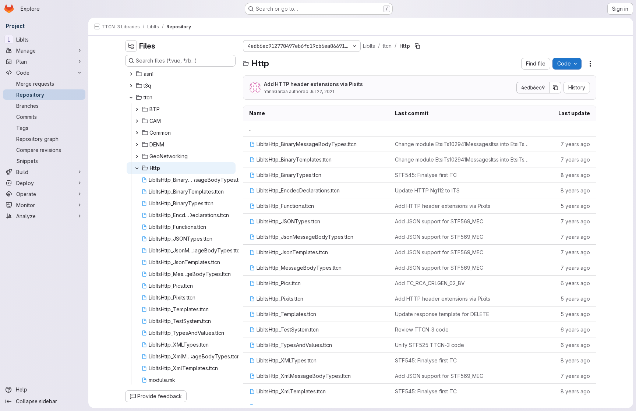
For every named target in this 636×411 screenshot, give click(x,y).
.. (250, 128)
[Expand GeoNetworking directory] (136, 156)
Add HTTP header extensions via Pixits (313, 84)
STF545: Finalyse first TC (426, 175)
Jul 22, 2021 (322, 91)
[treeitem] (181, 74)
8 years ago (575, 175)
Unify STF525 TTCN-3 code (429, 345)
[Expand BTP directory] (136, 109)
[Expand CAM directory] (136, 121)
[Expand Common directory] (136, 132)
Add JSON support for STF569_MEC (439, 221)
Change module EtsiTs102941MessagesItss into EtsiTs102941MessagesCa (462, 144)
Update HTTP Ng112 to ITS (427, 190)
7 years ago (575, 144)
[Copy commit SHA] (555, 87)
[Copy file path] (417, 46)
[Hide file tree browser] (131, 46)
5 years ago (575, 206)
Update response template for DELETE (442, 314)
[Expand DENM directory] (136, 144)
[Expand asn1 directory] (131, 74)
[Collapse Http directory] (136, 168)
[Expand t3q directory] (131, 85)
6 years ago (575, 283)
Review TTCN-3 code (422, 329)
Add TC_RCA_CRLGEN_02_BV (430, 283)
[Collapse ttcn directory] (131, 97)
